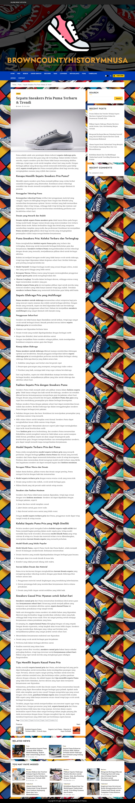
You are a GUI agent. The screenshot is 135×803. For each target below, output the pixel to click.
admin (19, 106)
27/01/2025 (27, 106)
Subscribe (120, 76)
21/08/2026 (31, 780)
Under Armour (36, 73)
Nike (18, 73)
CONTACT (21, 78)
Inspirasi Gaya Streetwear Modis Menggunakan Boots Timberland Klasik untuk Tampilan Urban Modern (111, 789)
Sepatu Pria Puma (34, 720)
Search (93, 92)
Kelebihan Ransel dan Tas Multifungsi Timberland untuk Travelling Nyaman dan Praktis (104, 157)
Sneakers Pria (53, 720)
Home (13, 73)
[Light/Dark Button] (107, 76)
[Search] (111, 76)
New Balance (74, 73)
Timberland (93, 73)
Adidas (13, 78)
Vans (55, 73)
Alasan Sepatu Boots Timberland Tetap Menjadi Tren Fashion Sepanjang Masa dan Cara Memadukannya (106, 146)
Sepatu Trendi (44, 720)
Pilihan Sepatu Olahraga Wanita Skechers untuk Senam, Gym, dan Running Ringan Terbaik (104, 126)
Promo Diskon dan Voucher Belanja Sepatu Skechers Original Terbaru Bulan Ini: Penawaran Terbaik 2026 (104, 116)
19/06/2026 (31, 757)
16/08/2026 (105, 795)
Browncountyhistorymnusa (67, 60)
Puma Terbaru (24, 720)
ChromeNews (73, 801)
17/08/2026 (68, 795)
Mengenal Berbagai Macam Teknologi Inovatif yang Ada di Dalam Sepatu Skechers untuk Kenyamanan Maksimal (105, 136)
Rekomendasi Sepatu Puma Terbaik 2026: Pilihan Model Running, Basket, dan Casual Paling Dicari (36, 751)
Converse (63, 73)
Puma (84, 73)
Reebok (25, 73)
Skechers (47, 73)
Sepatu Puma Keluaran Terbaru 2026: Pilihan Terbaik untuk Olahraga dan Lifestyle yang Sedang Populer (73, 752)
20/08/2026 (68, 780)
